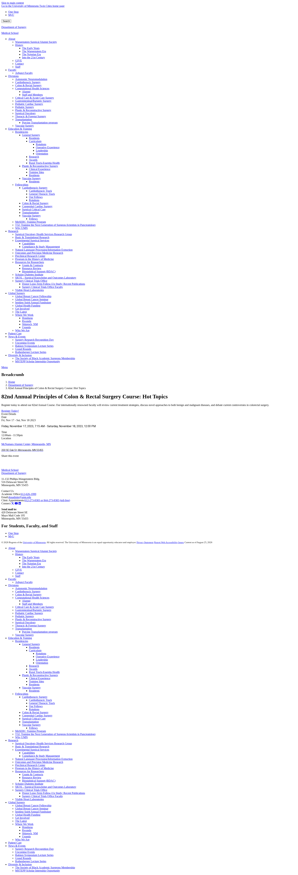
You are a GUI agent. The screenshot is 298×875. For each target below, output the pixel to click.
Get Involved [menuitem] (22, 308)
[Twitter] (12, 503)
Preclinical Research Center (30, 765)
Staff (17, 575)
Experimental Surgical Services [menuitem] (32, 240)
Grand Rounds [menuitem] (23, 349)
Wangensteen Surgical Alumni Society (36, 551)
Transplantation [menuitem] (23, 119)
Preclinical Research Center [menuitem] (30, 256)
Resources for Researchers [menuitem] (29, 262)
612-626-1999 (28, 494)
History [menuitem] (19, 45)
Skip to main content (12, 2)
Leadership (42, 659)
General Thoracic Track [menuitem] (42, 193)
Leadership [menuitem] (42, 150)
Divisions (13, 585)
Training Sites (36, 681)
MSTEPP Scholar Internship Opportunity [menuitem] (37, 361)
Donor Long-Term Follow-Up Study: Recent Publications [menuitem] (53, 283)
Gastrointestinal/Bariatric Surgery (33, 610)
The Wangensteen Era (34, 560)
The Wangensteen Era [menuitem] (34, 51)
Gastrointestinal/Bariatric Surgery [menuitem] (33, 100)
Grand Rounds (23, 858)
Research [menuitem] (34, 156)
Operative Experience (47, 656)
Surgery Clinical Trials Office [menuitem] (31, 280)
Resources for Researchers (29, 771)
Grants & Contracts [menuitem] (32, 265)
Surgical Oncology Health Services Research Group (43, 743)
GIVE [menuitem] (18, 60)
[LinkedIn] (149, 466)
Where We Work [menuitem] (24, 314)
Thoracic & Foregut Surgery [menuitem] (30, 116)
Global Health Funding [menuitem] (27, 305)
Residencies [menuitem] (21, 131)
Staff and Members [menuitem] (32, 94)
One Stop (13, 11)
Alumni (26, 600)
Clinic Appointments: (12, 500)
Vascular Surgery (24, 634)
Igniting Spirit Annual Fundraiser (33, 811)
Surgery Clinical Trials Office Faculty (42, 796)
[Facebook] (149, 460)
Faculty (12, 579)
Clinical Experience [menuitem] (39, 169)
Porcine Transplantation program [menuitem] (40, 122)
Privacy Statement (145, 542)
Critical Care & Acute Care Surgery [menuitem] (34, 97)
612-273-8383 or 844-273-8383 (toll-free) (47, 500)
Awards (33, 669)
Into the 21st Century (33, 566)
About (11, 548)
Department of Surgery (13, 27)
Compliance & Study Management (41, 755)
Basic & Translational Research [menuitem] (32, 237)
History (19, 554)
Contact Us (7, 491)
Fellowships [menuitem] (21, 184)
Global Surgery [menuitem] (16, 293)
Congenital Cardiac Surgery (37, 715)
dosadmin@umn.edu (19, 497)
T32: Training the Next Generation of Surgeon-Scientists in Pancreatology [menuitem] (55, 224)
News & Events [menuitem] (17, 336)
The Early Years (30, 557)
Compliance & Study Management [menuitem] (41, 246)
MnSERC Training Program (30, 731)
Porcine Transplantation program (40, 631)
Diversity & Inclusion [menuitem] (20, 355)
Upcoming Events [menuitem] (25, 342)
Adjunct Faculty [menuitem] (24, 73)
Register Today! (10, 410)
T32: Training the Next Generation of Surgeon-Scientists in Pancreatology (55, 734)
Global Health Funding (27, 814)
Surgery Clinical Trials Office (31, 789)
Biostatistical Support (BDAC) (39, 780)
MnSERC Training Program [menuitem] (30, 221)
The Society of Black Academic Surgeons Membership (45, 867)
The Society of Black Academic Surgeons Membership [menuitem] (45, 358)
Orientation (42, 662)
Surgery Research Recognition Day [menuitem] (34, 339)
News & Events (17, 845)
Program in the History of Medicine (34, 768)
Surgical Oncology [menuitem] (25, 113)
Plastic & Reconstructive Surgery (33, 619)
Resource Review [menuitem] (31, 268)
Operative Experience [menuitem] (47, 147)
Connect (6, 503)
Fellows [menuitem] (33, 218)
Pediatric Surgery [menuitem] (24, 107)
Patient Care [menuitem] (15, 333)
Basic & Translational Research (32, 746)
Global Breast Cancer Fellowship (33, 805)
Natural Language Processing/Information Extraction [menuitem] (44, 249)
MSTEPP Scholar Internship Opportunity (37, 870)
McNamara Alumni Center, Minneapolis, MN (26, 444)
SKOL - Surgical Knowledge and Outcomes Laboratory (45, 786)
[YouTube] (16, 503)
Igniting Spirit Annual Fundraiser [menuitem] (33, 302)
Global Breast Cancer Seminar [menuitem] (31, 299)
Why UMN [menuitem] (21, 228)
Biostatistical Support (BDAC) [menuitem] (39, 271)
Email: (4, 497)
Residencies (21, 641)
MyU (11, 14)
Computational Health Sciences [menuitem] (32, 88)
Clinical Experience (39, 678)
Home (11, 381)
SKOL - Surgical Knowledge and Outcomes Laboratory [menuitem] (45, 277)
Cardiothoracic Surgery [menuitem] (28, 82)
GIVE (18, 569)
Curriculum (35, 650)
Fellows (33, 727)
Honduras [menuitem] (27, 318)
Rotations (41, 653)
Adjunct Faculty (24, 582)
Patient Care (15, 842)
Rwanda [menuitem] (26, 321)
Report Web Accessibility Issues (169, 542)
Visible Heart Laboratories (29, 799)
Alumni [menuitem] (26, 91)
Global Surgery (16, 802)
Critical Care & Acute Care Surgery (34, 607)
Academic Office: (11, 494)
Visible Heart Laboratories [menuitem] (29, 290)
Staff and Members (32, 603)
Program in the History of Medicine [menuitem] (34, 259)
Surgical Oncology (25, 622)
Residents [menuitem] (34, 138)
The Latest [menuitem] (21, 311)
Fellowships (21, 693)
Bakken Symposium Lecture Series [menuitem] (34, 345)
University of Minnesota (34, 542)
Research (34, 665)
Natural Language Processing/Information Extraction (44, 758)
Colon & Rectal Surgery (28, 594)
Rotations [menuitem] (41, 144)
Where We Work (24, 824)
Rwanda (26, 830)
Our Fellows (36, 706)
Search (6, 21)
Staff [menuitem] (17, 66)
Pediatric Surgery (24, 616)
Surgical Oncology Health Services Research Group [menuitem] (43, 234)
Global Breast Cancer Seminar (31, 808)
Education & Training (20, 638)
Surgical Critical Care (34, 718)
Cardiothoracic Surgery (28, 591)
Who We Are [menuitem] (22, 330)
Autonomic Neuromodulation (31, 588)
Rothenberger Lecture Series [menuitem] (30, 352)
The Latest (21, 821)
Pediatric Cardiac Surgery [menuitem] (29, 104)
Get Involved (22, 817)
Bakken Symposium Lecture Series (34, 855)
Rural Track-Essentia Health (44, 672)
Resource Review (31, 777)
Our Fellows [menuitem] (36, 197)
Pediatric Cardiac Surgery (29, 613)
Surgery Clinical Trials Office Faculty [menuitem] (42, 287)
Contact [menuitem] (19, 63)
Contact (19, 572)
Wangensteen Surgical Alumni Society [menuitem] (36, 41)
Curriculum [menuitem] (35, 141)
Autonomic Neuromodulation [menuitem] (31, 79)
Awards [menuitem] (33, 159)
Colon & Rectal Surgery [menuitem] (28, 85)
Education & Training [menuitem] (20, 128)
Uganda (26, 836)
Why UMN (21, 737)
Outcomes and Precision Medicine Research (39, 762)
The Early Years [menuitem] (30, 48)
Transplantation (23, 628)
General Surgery (31, 644)
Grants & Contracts (32, 774)
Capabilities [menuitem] (28, 243)
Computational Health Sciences (32, 597)
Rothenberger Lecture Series (30, 861)
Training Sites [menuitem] (36, 172)
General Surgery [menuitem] (31, 135)
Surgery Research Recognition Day (34, 848)
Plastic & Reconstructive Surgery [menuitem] (33, 110)
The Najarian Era (31, 563)
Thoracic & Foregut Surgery (30, 625)
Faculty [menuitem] (12, 69)
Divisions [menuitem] (13, 76)
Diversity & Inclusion (20, 864)
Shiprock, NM (30, 833)
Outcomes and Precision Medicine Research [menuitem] (39, 252)
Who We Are (22, 839)
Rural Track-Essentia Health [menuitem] (44, 162)
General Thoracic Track (42, 703)
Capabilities (28, 752)
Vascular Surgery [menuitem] (24, 125)
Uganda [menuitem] (26, 327)
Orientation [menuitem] (42, 153)
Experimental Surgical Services (32, 749)
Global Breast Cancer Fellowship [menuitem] (33, 296)
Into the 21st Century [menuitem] (33, 57)
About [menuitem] (11, 38)
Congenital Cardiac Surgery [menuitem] (37, 206)
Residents (34, 647)
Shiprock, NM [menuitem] (30, 324)
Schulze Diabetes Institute (29, 783)
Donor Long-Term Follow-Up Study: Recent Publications (53, 793)
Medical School (9, 33)
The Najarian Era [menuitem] (31, 54)
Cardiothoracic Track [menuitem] (40, 190)
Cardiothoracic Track (40, 700)
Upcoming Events (25, 852)
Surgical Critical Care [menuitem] (34, 209)
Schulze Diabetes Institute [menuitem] (29, 274)
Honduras (27, 827)
